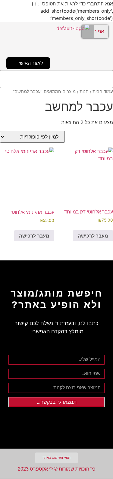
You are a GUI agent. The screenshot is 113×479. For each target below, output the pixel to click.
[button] (56, 79)
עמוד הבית (103, 91)
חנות (84, 91)
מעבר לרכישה (93, 236)
